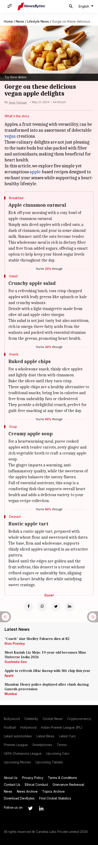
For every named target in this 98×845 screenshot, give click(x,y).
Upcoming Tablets (49, 762)
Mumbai (11, 694)
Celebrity (31, 719)
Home (8, 21)
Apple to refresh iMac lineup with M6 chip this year (47, 671)
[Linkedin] (69, 606)
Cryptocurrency (79, 719)
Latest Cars (67, 736)
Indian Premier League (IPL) (62, 727)
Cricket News (53, 719)
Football (10, 727)
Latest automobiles (18, 736)
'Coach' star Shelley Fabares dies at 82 (37, 638)
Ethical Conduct (36, 784)
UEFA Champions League (22, 753)
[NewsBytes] (31, 6)
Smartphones (42, 745)
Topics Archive (53, 791)
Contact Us (12, 784)
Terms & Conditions (62, 778)
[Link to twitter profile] (30, 808)
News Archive (27, 791)
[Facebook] (28, 606)
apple (35, 171)
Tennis (62, 745)
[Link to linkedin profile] (41, 808)
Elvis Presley (15, 643)
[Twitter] (55, 606)
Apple (9, 675)
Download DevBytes (19, 798)
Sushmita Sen (16, 662)
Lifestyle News (38, 21)
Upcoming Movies (17, 762)
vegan (10, 136)
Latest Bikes (45, 736)
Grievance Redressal (68, 784)
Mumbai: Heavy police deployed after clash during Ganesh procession (47, 686)
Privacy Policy (32, 778)
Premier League (16, 745)
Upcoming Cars (57, 753)
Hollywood (28, 727)
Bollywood (12, 719)
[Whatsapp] (42, 606)
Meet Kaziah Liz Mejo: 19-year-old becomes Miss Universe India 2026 (45, 654)
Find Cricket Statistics (55, 798)
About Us (11, 778)
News (20, 21)
